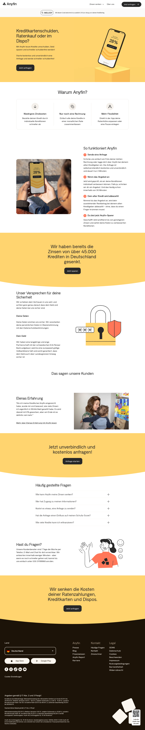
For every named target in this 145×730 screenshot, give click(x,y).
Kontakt (94, 650)
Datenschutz (115, 650)
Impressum (114, 660)
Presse (76, 647)
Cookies (113, 654)
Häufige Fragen (98, 647)
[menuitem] (97, 4)
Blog (74, 650)
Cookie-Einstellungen (13, 677)
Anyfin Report (79, 657)
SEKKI (112, 647)
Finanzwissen (79, 654)
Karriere (76, 660)
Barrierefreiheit (116, 667)
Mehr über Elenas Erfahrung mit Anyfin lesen (36, 423)
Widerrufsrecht (116, 670)
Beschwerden (115, 657)
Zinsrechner (96, 654)
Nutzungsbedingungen (119, 663)
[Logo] (10, 4)
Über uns (110, 4)
